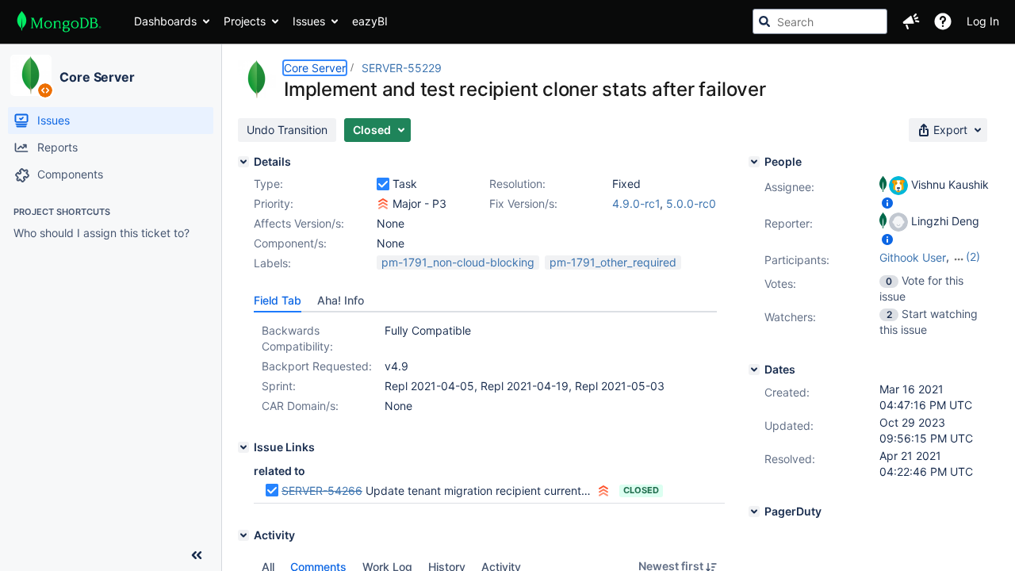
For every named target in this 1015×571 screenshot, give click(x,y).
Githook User (912, 257)
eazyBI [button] (370, 21)
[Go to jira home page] (59, 21)
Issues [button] (309, 21)
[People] (754, 161)
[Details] (243, 161)
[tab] (277, 300)
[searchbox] (820, 21)
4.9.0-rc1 (636, 203)
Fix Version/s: (523, 203)
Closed (641, 490)
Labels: (272, 263)
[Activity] (243, 535)
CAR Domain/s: (300, 405)
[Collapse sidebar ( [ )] (196, 555)
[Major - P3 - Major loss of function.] (383, 203)
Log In (983, 21)
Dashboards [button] (165, 21)
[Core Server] (31, 75)
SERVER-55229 (402, 68)
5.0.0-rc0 (691, 203)
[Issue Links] (243, 447)
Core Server (97, 77)
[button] (911, 21)
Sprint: (279, 386)
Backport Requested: (317, 366)
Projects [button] (245, 21)
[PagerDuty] (754, 511)
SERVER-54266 (322, 490)
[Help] (943, 21)
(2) (973, 256)
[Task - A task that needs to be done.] (383, 184)
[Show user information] (887, 202)
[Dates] (754, 369)
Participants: (796, 259)
